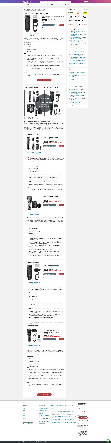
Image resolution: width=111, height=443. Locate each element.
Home (24, 4)
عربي (82, 1)
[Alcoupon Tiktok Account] (81, 411)
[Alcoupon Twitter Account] (82, 409)
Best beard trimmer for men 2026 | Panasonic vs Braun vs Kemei (77, 55)
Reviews (38, 4)
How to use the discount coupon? (44, 416)
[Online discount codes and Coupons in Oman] (24, 9)
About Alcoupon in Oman (44, 411)
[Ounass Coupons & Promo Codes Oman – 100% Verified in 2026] (70, 20)
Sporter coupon (42, 423)
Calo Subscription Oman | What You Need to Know (78, 76)
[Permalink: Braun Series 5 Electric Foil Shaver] (43, 341)
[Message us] (108, 440)
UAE (23, 406)
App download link (83, 417)
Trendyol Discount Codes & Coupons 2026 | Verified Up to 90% (63, 422)
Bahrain (24, 410)
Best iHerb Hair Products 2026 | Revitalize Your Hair (76, 46)
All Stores (28, 4)
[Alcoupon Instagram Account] (79, 409)
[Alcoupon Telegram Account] (84, 411)
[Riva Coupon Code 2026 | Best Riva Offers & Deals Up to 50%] (84, 20)
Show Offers (44, 394)
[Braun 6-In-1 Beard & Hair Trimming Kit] (34, 143)
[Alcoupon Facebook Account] (86, 409)
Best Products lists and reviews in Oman (39, 9)
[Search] (69, 2)
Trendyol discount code (43, 418)
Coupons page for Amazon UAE (48, 24)
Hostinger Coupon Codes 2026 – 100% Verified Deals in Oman (63, 414)
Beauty (43, 4)
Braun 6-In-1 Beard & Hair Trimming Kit (34, 153)
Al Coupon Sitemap (43, 410)
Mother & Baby (54, 4)
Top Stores (72, 9)
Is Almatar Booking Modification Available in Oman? (78, 96)
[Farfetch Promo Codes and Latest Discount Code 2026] (84, 24)
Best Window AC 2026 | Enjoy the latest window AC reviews (78, 58)
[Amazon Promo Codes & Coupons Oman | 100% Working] (45, 20)
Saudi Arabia (25, 405)
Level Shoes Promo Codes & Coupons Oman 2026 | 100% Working (62, 412)
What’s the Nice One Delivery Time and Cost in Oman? (78, 84)
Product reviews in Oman (44, 421)
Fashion (47, 4)
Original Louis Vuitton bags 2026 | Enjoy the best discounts (78, 44)
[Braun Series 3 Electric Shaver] (32, 23)
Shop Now (44, 80)
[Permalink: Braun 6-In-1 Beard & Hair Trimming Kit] (43, 149)
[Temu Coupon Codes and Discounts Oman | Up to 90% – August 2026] (77, 12)
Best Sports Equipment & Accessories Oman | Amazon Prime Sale (78, 38)
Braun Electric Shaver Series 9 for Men (34, 213)
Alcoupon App (61, 4)
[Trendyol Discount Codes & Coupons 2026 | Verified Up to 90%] (77, 20)
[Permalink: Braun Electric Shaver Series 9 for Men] (43, 208)
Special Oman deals (43, 406)
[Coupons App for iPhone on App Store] (68, 5)
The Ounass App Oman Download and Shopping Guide (77, 81)
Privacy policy (41, 413)
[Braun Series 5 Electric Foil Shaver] (34, 335)
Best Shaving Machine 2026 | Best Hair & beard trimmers (78, 61)
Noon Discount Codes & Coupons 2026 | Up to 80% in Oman (63, 410)
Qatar (24, 413)
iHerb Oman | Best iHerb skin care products (76, 64)
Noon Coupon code (43, 419)
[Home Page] (27, 1)
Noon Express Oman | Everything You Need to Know (77, 90)
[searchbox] (54, 2)
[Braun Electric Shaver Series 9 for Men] (34, 202)
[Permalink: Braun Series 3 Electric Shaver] (42, 27)
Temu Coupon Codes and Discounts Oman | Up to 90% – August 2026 (63, 407)
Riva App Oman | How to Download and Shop (78, 73)
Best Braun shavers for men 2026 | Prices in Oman (35, 10)
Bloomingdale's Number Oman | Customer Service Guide (76, 102)
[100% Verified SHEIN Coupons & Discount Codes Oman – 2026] (77, 24)
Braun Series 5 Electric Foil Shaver (34, 346)
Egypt (24, 415)
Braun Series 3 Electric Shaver (32, 34)
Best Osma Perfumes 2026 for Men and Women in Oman (78, 87)
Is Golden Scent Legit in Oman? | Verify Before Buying (77, 79)
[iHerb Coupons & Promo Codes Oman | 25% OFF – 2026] (70, 12)
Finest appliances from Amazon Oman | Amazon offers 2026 (78, 35)
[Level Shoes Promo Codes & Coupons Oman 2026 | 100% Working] (70, 16)
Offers (33, 4)
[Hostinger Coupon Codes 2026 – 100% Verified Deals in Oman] (77, 16)
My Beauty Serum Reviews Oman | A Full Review (78, 105)
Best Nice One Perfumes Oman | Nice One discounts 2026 (77, 49)
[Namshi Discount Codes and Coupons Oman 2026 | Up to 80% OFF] (84, 16)
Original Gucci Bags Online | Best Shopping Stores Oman (76, 41)
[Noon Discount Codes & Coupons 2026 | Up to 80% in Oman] (84, 12)
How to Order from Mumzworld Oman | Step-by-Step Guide (77, 93)
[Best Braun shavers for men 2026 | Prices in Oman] (44, 103)
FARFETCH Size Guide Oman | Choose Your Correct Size (77, 99)
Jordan (24, 416)
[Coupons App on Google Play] (66, 5)
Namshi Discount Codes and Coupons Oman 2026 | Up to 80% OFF (63, 417)
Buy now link (61, 24)
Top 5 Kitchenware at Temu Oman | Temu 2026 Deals (78, 32)
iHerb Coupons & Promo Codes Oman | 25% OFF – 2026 (62, 405)
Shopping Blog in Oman (43, 408)
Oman (24, 411)
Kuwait (24, 408)
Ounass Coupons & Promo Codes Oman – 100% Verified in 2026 (62, 420)
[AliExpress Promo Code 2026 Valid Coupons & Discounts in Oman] (70, 24)
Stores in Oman (42, 405)
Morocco (24, 418)
